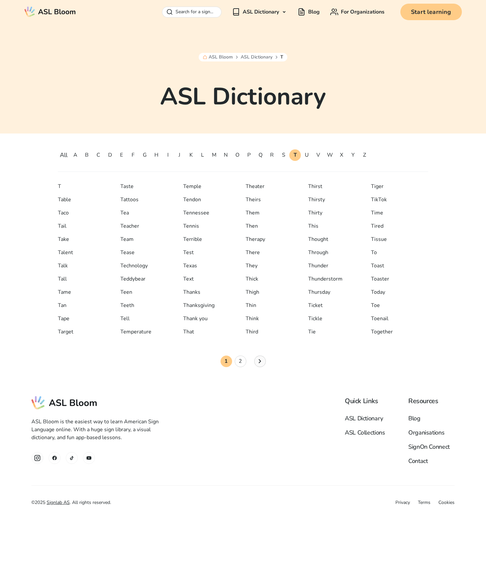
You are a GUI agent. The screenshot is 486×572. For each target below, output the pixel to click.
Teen (126, 292)
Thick (252, 279)
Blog (414, 418)
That (188, 331)
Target (65, 331)
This (313, 226)
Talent (65, 252)
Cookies (446, 502)
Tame (64, 292)
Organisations (426, 433)
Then (252, 226)
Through (318, 252)
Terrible (192, 239)
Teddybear (132, 279)
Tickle (315, 318)
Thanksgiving (199, 305)
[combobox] (192, 12)
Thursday (319, 292)
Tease (127, 252)
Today (378, 292)
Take (63, 239)
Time (377, 212)
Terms (424, 502)
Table (64, 199)
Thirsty (316, 199)
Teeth (127, 305)
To (374, 252)
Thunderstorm (325, 279)
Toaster (380, 279)
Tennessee (196, 212)
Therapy (255, 239)
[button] (259, 12)
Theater (255, 186)
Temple (192, 186)
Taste (127, 186)
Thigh (252, 292)
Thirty (315, 212)
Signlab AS (58, 502)
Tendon (192, 199)
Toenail (379, 318)
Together (382, 331)
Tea (124, 212)
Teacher (129, 226)
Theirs (253, 199)
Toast (377, 265)
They (252, 265)
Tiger (377, 186)
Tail (62, 226)
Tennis (191, 226)
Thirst (315, 186)
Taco (63, 212)
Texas (190, 265)
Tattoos (129, 199)
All (63, 155)
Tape (63, 318)
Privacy (402, 502)
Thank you (195, 318)
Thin (251, 305)
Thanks (191, 292)
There (253, 252)
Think (252, 318)
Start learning (431, 12)
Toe (375, 305)
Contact (417, 461)
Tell (125, 318)
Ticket (315, 305)
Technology (134, 265)
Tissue (379, 239)
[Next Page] (260, 361)
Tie (312, 331)
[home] (50, 12)
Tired (377, 226)
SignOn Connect (429, 447)
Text (188, 279)
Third (252, 331)
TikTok (379, 199)
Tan (62, 305)
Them (253, 212)
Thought (318, 239)
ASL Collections (365, 433)
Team (127, 239)
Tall (62, 279)
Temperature (135, 331)
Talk (63, 265)
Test (188, 252)
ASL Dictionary (256, 57)
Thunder (318, 265)
